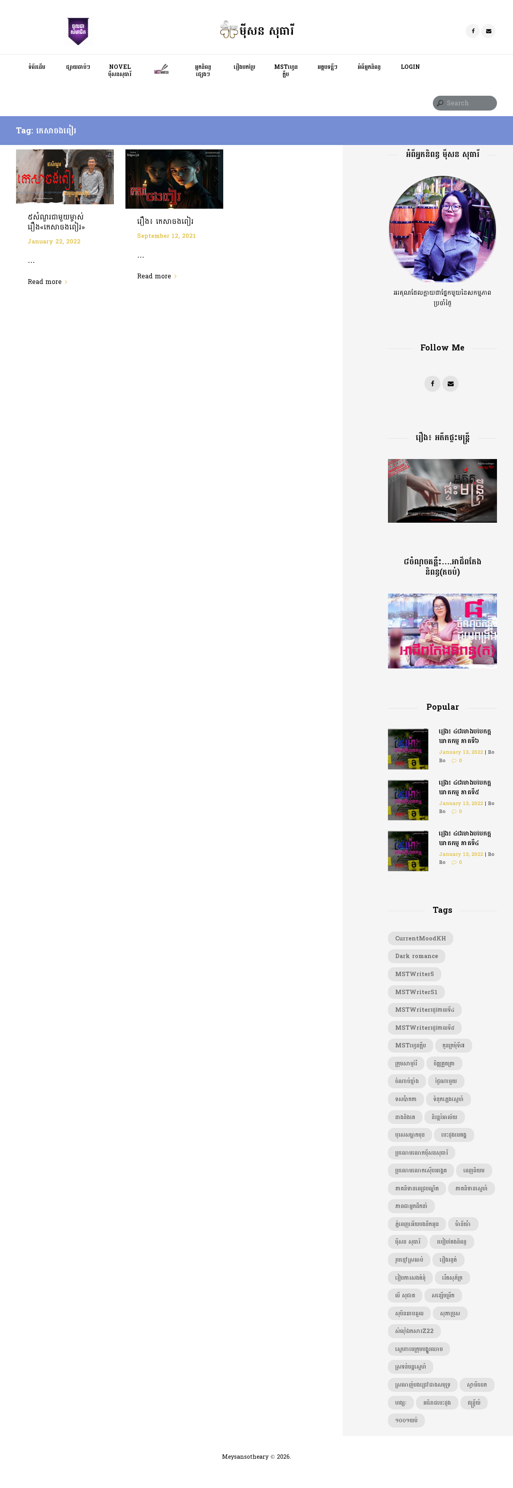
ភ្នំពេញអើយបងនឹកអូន (417, 1224)
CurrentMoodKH (420, 938)
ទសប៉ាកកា (406, 1099)
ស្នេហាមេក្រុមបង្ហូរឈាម (419, 1349)
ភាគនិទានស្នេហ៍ (471, 1188)
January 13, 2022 (461, 752)
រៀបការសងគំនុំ (410, 1278)
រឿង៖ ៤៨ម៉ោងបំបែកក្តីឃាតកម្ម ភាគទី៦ (465, 736)
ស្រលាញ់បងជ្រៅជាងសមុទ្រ (422, 1384)
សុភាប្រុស (450, 1313)
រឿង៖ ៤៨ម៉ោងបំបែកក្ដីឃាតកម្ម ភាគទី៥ (465, 787)
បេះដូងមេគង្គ (454, 1135)
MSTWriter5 (414, 974)
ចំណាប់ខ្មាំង (407, 1081)
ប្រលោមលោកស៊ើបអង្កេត (421, 1170)
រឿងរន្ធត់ (448, 1259)
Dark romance (416, 956)
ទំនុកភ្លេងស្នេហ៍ (448, 1099)
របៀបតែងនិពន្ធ (452, 1241)
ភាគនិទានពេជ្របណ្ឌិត (417, 1188)
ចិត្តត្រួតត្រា (444, 1063)
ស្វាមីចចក (477, 1384)
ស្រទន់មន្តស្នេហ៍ (410, 1366)
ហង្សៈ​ (401, 1402)
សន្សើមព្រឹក (443, 1295)
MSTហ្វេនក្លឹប (410, 1045)
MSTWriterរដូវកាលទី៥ (424, 1028)
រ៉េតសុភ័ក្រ (452, 1278)
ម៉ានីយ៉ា (463, 1224)
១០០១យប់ (406, 1420)
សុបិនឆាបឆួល (409, 1313)
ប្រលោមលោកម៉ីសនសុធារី (421, 1153)
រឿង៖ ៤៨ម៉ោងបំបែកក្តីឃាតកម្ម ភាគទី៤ (465, 838)
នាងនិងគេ (405, 1117)
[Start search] (439, 103)
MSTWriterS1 (416, 992)
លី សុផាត (405, 1295)
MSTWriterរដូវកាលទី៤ (424, 1010)
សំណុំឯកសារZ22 (414, 1331)
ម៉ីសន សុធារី (407, 1241)
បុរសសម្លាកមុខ (410, 1135)
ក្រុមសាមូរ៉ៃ (406, 1063)
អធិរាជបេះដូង (437, 1402)
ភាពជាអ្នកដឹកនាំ (411, 1206)
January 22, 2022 (54, 241)
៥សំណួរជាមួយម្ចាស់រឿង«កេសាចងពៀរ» (56, 222)
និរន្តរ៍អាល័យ (444, 1117)
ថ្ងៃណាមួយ (446, 1081)
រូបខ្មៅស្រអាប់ (409, 1259)
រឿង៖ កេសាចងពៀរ (165, 221)
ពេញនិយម (474, 1170)
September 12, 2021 (166, 236)
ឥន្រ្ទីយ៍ (474, 1402)
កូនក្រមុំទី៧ (453, 1045)
